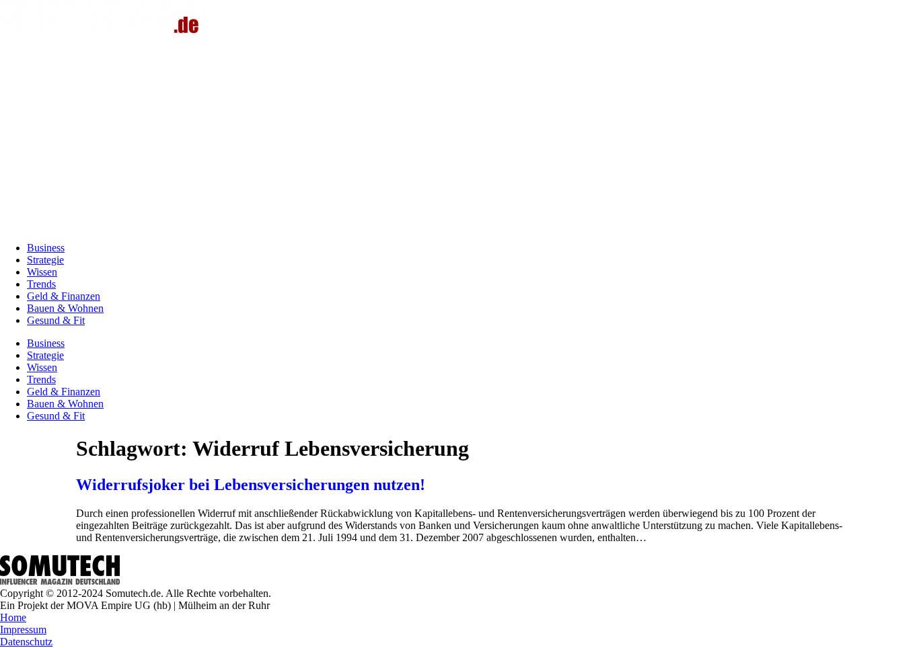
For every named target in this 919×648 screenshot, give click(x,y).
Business (46, 247)
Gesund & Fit (56, 320)
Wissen (42, 272)
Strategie (45, 260)
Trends (41, 284)
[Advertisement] (459, 137)
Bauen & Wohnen (65, 308)
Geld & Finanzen (63, 296)
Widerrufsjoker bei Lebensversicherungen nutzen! (250, 484)
